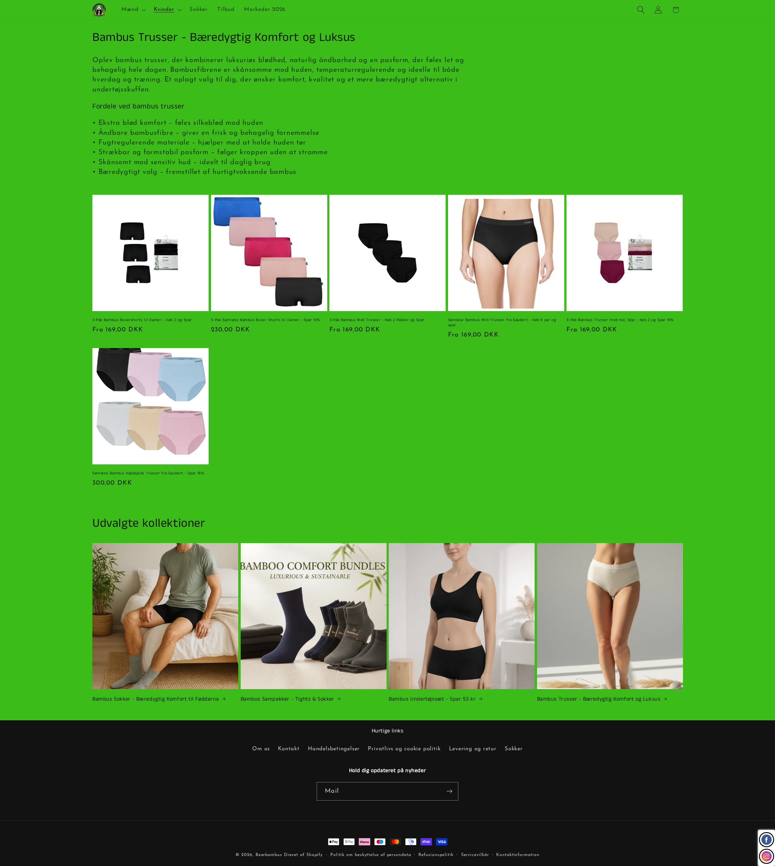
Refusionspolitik (435, 855)
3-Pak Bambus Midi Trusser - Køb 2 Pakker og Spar (376, 320)
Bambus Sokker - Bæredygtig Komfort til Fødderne (155, 699)
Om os (261, 749)
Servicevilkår (475, 855)
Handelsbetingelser (334, 749)
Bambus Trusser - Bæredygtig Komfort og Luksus (599, 699)
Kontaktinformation (517, 855)
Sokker (514, 749)
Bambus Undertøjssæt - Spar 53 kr (432, 699)
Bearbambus (269, 855)
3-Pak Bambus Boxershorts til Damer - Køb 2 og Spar (142, 320)
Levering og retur (472, 749)
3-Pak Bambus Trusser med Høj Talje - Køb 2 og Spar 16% (620, 320)
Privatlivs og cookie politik (404, 749)
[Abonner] (449, 791)
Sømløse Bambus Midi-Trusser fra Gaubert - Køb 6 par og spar (502, 323)
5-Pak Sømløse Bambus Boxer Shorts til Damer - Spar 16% (265, 320)
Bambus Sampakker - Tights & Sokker (287, 699)
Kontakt (288, 749)
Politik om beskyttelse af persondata (370, 855)
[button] (133, 10)
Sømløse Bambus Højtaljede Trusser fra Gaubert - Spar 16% (148, 473)
